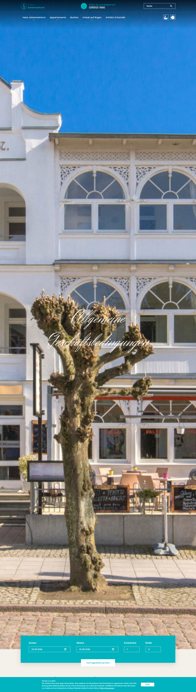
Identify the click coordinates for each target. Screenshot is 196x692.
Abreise (80, 642)
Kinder (148, 642)
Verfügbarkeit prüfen (98, 662)
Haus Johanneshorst (34, 17)
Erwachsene (130, 642)
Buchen (74, 17)
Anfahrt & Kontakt (115, 17)
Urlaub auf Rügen (92, 17)
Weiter (147, 684)
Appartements (58, 17)
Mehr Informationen (107, 688)
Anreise (32, 642)
